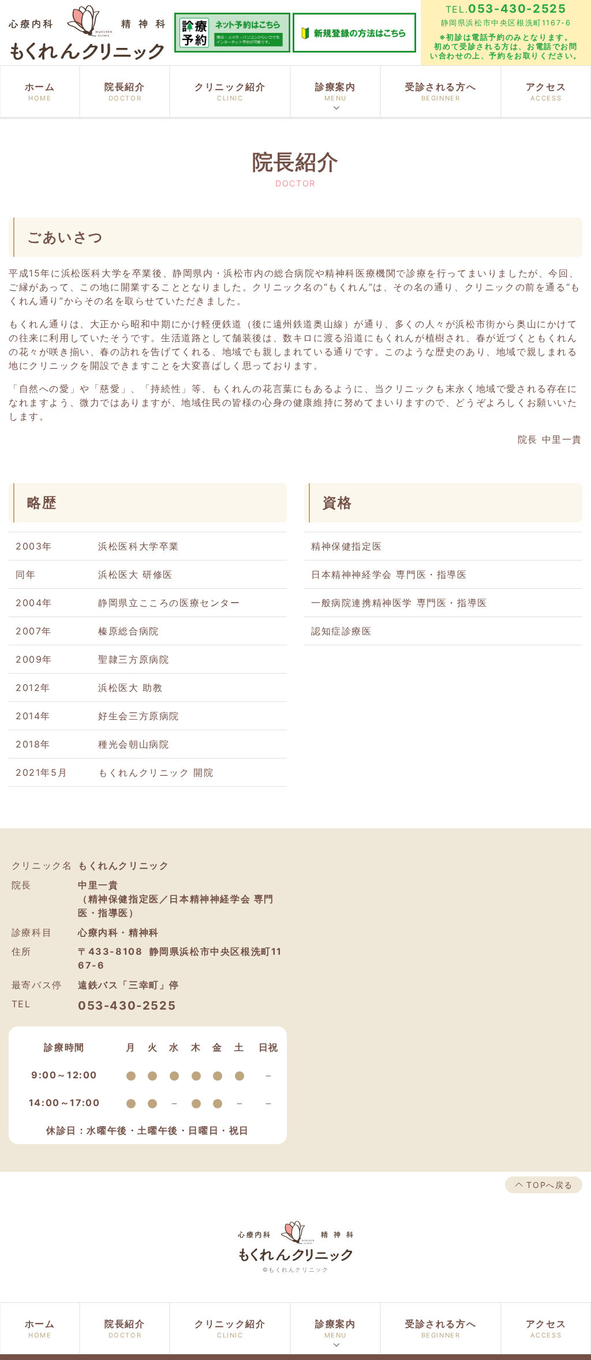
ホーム (40, 91)
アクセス (546, 91)
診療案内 (335, 91)
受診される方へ (440, 91)
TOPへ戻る (548, 1185)
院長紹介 (124, 91)
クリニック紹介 (229, 91)
